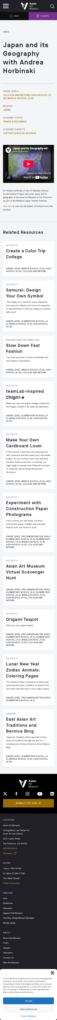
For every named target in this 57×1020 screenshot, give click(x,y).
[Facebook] (16, 794)
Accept (28, 1001)
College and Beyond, (17, 95)
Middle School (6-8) (20, 98)
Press (6, 943)
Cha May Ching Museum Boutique (18, 918)
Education (7, 908)
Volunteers (8, 953)
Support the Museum (12, 913)
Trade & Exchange (15, 122)
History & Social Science (19, 133)
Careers (6, 948)
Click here (7, 206)
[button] (52, 972)
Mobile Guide (9, 923)
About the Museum (12, 938)
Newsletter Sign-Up (28, 803)
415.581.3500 (10, 848)
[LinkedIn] (52, 794)
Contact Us (8, 958)
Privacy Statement (28, 1016)
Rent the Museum (11, 963)
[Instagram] (27, 794)
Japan (6, 110)
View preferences (28, 1009)
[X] (5, 794)
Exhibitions (8, 903)
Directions (8, 853)
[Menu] (6, 6)
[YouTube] (39, 794)
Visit (5, 898)
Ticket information (11, 883)
